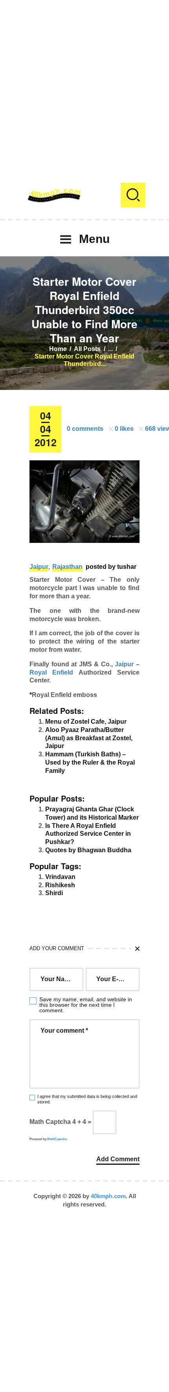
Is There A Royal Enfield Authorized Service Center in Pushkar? (88, 834)
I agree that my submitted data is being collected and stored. (87, 1099)
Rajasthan (67, 566)
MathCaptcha (57, 1139)
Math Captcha (50, 1121)
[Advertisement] (84, 84)
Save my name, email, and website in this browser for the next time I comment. (85, 1005)
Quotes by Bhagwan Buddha (88, 850)
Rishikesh (60, 885)
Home (58, 349)
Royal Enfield (51, 672)
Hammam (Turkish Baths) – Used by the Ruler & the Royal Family (90, 762)
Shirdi (54, 893)
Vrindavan (60, 876)
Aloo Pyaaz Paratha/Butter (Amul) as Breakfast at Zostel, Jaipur (88, 738)
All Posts (87, 349)
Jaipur (38, 566)
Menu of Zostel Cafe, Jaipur (86, 721)
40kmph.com (108, 1196)
